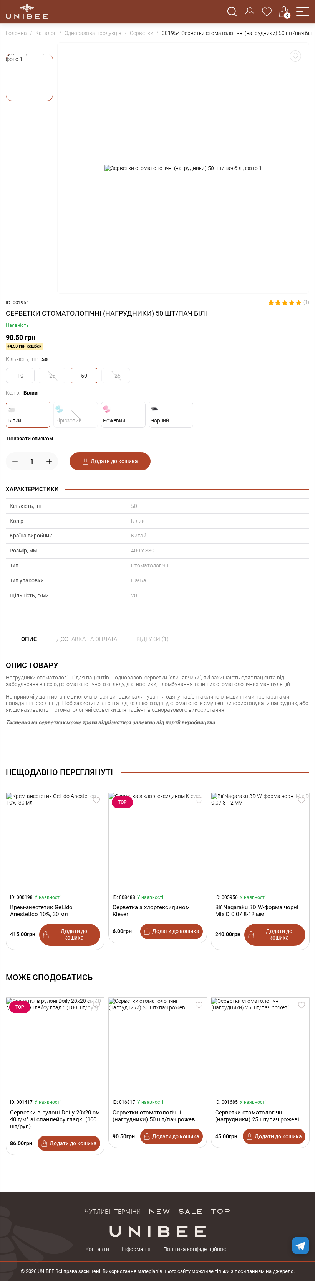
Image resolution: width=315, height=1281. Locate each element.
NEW (159, 1211)
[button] (302, 11)
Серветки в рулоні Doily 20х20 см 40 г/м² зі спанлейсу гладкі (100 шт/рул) (55, 1119)
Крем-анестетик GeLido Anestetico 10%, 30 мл (41, 911)
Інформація (136, 1249)
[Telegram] (300, 1245)
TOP (220, 1211)
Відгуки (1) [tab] (152, 639)
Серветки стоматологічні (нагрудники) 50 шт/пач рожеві (155, 1116)
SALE (190, 1211)
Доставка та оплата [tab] (86, 639)
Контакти (97, 1249)
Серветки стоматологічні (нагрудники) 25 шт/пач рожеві (257, 1116)
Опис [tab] (29, 639)
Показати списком (30, 438)
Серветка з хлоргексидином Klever (151, 911)
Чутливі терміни (113, 1211)
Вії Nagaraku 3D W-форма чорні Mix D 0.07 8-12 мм (256, 911)
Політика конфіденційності (196, 1249)
